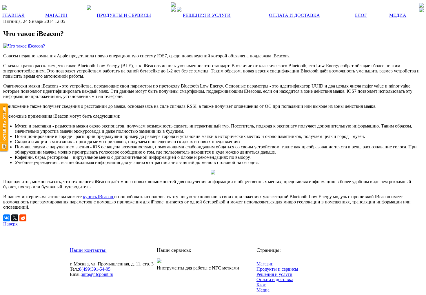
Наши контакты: (88, 250)
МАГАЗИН (56, 15)
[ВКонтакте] (6, 217)
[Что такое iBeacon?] (24, 45)
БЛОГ (361, 15)
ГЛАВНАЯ (13, 15)
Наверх (10, 223)
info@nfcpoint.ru (97, 274)
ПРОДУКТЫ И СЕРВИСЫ (124, 15)
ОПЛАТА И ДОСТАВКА (294, 15)
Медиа (263, 289)
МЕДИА (397, 15)
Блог (261, 284)
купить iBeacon (98, 196)
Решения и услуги (274, 274)
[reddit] (22, 217)
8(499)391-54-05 (94, 269)
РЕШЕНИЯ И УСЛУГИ (207, 15)
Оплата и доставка (274, 279)
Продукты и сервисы (277, 269)
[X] (14, 217)
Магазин (265, 263)
